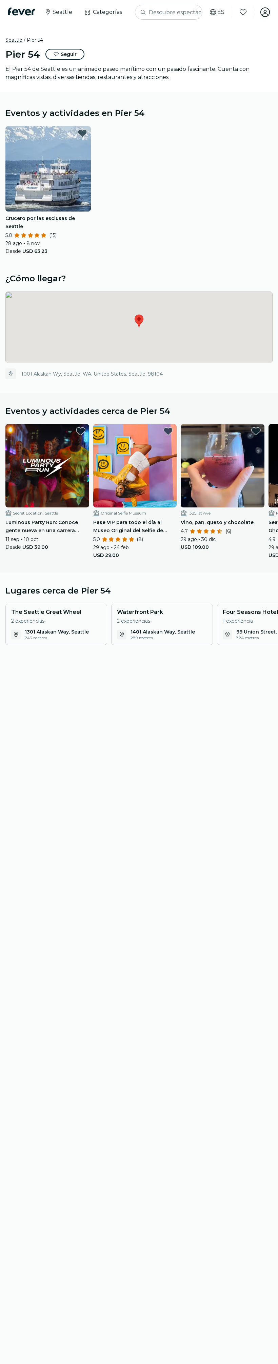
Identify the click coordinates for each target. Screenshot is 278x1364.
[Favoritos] (243, 12)
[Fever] (21, 11)
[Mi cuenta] (265, 12)
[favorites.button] (82, 133)
